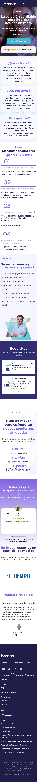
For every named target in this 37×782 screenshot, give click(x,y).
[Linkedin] (27, 668)
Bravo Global (5, 697)
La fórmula (4, 704)
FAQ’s (3, 688)
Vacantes (4, 701)
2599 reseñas (22, 542)
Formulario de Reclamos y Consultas (14, 745)
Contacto (4, 684)
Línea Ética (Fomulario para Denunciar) (15, 749)
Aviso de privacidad (8, 731)
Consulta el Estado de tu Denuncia (13, 752)
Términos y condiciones (9, 724)
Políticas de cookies (8, 727)
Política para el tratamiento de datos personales (17, 741)
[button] (2, 576)
